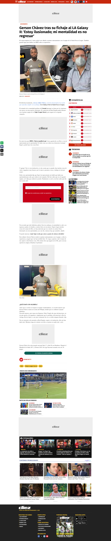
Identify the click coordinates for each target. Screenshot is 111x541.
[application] (43, 385)
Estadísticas (77, 100)
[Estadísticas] (75, 1)
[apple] (83, 522)
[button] (1, 142)
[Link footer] (25, 507)
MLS (22, 366)
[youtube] (47, 536)
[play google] (83, 518)
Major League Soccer (31, 366)
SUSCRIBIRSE (55, 199)
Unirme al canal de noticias (45, 353)
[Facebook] (39, 536)
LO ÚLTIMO (73, 179)
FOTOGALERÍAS (28, 438)
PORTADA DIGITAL (61, 515)
